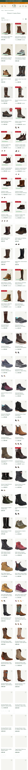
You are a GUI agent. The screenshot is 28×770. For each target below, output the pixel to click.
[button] (25, 6)
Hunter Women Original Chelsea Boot (6, 508)
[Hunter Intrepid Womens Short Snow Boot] (7, 476)
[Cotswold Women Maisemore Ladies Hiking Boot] (21, 362)
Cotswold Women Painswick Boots (5, 325)
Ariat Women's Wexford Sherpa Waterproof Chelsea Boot (6, 305)
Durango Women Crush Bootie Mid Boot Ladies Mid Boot (6, 729)
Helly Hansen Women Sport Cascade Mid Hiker (20, 553)
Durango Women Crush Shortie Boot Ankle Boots (20, 663)
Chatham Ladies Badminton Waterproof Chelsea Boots (6, 192)
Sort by (2, 18)
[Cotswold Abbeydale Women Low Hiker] (7, 406)
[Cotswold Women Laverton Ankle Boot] (21, 430)
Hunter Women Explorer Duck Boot (20, 531)
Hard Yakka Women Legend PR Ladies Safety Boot (6, 574)
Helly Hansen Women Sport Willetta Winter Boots (5, 553)
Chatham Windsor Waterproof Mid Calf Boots (21, 192)
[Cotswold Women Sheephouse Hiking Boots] (21, 338)
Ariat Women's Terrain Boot (6, 79)
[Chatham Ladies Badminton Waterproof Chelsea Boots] (7, 184)
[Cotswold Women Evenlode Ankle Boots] (21, 453)
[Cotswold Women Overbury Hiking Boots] (7, 362)
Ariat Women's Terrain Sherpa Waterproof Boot (6, 283)
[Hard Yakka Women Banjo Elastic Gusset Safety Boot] (21, 565)
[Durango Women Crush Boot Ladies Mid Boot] (7, 610)
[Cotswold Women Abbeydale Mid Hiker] (21, 385)
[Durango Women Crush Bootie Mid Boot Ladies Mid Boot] (7, 720)
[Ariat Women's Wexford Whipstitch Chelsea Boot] (21, 29)
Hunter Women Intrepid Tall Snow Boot (6, 531)
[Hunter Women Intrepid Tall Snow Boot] (7, 523)
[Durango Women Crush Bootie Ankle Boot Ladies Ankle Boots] (7, 655)
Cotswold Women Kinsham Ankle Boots (7, 461)
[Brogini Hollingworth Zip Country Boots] (7, 92)
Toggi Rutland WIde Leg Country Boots (20, 750)
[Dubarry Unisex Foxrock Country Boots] (21, 113)
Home (2, 10)
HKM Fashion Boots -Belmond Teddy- (5, 239)
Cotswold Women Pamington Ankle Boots (6, 438)
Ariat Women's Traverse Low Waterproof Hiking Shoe (20, 59)
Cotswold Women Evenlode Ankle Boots (20, 461)
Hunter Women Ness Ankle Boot (21, 508)
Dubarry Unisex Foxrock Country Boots (20, 122)
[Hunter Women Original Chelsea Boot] (7, 500)
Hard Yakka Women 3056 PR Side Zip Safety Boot (20, 595)
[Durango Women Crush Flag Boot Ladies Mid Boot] (21, 633)
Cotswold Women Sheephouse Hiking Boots (20, 347)
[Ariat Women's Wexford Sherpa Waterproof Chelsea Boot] (7, 296)
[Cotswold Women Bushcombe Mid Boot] (21, 296)
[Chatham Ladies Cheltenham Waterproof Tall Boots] (7, 207)
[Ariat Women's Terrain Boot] (7, 71)
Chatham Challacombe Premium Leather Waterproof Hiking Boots (20, 216)
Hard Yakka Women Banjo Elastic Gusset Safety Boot (21, 574)
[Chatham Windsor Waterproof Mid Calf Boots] (21, 184)
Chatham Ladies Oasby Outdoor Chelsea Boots (20, 145)
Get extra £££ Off (14, 2)
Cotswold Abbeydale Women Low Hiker (5, 415)
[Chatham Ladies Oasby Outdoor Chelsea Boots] (21, 137)
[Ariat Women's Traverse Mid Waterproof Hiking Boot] (7, 50)
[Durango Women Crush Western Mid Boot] (21, 676)
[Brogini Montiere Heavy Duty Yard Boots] (7, 113)
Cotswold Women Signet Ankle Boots (20, 415)
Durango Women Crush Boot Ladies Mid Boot (6, 618)
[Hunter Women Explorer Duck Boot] (21, 523)
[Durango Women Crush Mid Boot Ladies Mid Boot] (7, 676)
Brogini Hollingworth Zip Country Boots (6, 101)
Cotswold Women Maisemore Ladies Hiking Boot (20, 370)
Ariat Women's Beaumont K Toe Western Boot (6, 37)
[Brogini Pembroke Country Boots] (21, 92)
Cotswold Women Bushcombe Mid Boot (19, 304)
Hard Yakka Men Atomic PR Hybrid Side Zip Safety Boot (6, 595)
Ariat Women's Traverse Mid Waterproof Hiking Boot (6, 59)
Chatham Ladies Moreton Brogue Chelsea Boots (6, 169)
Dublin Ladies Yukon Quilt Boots (20, 79)
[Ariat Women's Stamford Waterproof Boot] (21, 275)
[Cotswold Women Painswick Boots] (7, 317)
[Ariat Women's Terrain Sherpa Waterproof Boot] (7, 275)
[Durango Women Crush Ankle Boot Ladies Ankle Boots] (21, 697)
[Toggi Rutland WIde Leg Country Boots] (21, 741)
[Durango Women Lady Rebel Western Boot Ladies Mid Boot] (21, 610)
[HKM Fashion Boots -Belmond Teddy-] (7, 230)
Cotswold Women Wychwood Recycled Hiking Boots (5, 347)
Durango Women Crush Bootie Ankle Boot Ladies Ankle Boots (6, 663)
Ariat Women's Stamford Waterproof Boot (20, 283)
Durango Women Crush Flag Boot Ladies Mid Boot (21, 642)
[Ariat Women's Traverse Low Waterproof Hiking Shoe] (21, 50)
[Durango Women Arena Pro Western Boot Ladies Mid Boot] (21, 720)
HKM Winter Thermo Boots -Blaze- (21, 262)
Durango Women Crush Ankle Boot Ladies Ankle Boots (20, 706)
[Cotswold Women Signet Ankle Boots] (21, 406)
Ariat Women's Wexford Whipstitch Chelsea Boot (20, 37)
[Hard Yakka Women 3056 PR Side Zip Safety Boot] (21, 587)
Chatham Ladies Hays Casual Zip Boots (6, 145)
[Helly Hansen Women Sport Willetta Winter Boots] (7, 544)
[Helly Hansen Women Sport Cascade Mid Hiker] (21, 544)
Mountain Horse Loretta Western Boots (6, 750)
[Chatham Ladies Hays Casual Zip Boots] (7, 137)
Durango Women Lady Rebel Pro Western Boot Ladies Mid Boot (6, 706)
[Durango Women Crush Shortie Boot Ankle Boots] (21, 655)
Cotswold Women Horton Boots (6, 393)
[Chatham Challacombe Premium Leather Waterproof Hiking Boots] (21, 207)
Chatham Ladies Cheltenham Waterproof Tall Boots (6, 216)
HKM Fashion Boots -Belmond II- (5, 262)
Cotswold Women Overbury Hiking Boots (6, 370)
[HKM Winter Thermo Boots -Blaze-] (21, 254)
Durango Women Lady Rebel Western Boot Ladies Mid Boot (21, 619)
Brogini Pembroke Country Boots (21, 101)
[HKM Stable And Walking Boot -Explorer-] (21, 230)
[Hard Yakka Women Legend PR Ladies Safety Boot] (7, 565)
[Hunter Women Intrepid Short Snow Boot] (21, 476)
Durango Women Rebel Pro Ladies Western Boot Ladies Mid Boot (6, 642)
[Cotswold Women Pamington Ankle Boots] (7, 430)
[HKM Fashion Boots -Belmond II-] (7, 254)
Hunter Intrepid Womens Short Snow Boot (6, 485)
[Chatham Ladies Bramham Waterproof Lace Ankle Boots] (21, 160)
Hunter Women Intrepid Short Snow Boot (20, 485)
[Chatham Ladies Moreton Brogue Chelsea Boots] (7, 160)
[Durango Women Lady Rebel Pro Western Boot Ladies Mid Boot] (7, 697)
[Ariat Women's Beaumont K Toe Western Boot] (7, 29)
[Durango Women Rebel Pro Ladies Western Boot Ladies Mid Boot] (7, 633)
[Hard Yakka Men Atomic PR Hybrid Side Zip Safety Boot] (7, 587)
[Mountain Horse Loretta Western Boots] (7, 741)
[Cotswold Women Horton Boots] (7, 385)
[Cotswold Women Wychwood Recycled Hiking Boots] (7, 338)
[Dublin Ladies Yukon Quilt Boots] (21, 71)
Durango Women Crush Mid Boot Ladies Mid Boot (6, 684)
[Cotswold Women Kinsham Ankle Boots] (7, 453)
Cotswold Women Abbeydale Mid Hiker (19, 393)
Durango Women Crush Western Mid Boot (20, 684)
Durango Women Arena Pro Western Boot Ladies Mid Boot (20, 729)
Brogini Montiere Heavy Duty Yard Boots (6, 122)
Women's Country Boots (9, 10)
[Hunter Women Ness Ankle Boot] (21, 500)
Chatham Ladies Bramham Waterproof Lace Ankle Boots (21, 169)
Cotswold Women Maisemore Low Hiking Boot (20, 326)
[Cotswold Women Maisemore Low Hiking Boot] (21, 317)
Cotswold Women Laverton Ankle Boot (19, 438)
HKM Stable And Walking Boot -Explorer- (20, 239)
